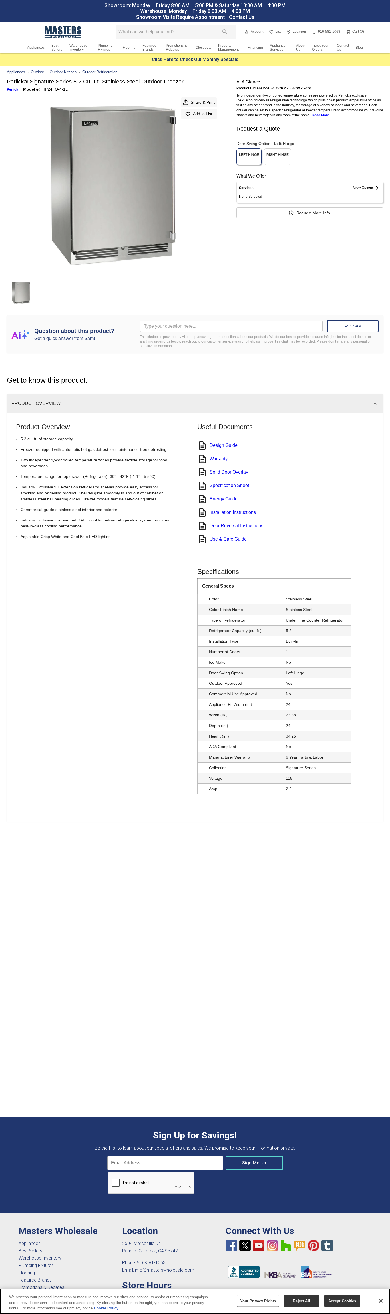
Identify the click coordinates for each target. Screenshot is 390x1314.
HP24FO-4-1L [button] (55, 89)
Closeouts (203, 48)
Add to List (202, 113)
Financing (255, 48)
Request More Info (313, 213)
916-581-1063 (151, 1262)
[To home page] (63, 31)
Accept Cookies (342, 1301)
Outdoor (37, 72)
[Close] (381, 1301)
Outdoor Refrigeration (99, 72)
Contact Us (241, 17)
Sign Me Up (254, 1163)
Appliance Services (278, 48)
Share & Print (203, 102)
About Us (300, 48)
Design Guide (224, 445)
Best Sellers (56, 48)
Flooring (129, 48)
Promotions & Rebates (176, 48)
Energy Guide (224, 498)
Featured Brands (149, 48)
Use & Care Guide (228, 539)
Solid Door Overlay (229, 472)
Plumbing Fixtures (105, 48)
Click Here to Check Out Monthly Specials (195, 59)
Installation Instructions (233, 512)
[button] (246, 31)
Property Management (228, 48)
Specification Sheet (229, 485)
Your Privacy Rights (258, 1301)
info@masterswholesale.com (164, 1270)
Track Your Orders (320, 48)
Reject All (301, 1301)
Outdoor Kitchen (63, 72)
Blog (359, 48)
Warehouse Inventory (78, 48)
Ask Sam (353, 326)
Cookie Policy (106, 1308)
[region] (195, 1301)
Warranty (219, 458)
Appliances (36, 48)
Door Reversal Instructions (236, 525)
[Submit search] (225, 32)
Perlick (12, 89)
